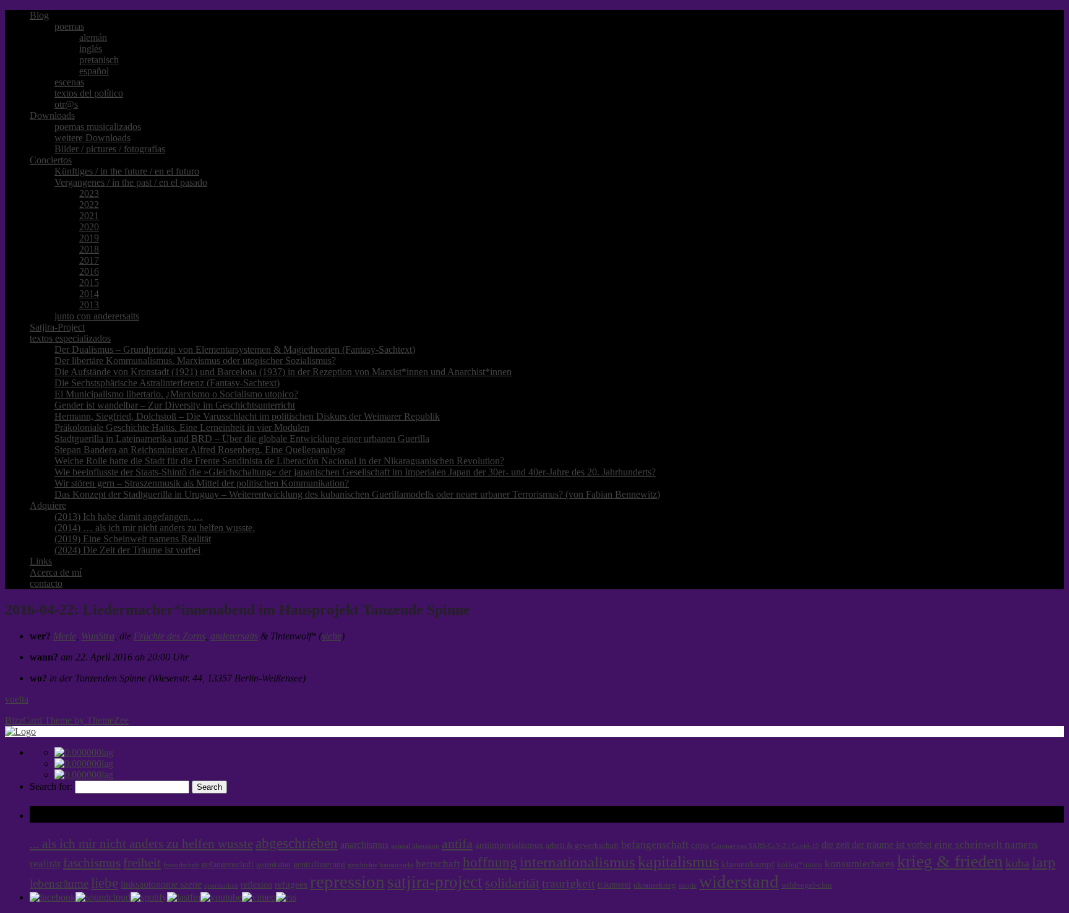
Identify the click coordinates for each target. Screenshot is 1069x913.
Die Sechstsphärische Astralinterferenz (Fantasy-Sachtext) (167, 383)
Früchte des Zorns (169, 636)
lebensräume (59, 883)
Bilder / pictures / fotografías (109, 149)
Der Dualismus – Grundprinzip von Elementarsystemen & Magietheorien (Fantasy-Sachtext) (234, 349)
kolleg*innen (799, 864)
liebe (104, 883)
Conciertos (51, 160)
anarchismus (364, 844)
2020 (89, 227)
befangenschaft (655, 844)
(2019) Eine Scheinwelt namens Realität (132, 539)
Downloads (52, 115)
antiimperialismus (509, 845)
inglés (90, 48)
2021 (89, 215)
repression (347, 881)
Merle (64, 636)
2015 (89, 282)
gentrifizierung (319, 864)
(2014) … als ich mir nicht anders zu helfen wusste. (154, 527)
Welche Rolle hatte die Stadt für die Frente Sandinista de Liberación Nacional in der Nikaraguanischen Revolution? (279, 461)
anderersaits (234, 636)
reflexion (256, 884)
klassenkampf (748, 864)
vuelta (16, 699)
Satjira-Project (57, 327)
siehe (331, 636)
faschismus (92, 862)
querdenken (221, 885)
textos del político (88, 93)
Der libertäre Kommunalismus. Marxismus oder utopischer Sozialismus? (195, 360)
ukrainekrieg (654, 885)
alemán (93, 37)
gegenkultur (273, 864)
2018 (89, 249)
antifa (457, 843)
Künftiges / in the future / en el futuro (126, 171)
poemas (69, 26)
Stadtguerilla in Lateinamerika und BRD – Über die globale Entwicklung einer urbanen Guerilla (241, 438)
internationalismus (577, 861)
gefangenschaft (228, 864)
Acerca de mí (56, 572)
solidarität (512, 883)
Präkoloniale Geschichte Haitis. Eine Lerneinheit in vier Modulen (181, 427)
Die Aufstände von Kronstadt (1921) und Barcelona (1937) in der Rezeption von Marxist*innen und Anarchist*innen (283, 371)
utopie (688, 885)
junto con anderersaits (96, 316)
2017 (89, 260)
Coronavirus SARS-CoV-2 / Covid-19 (765, 845)
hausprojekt (396, 864)
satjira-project (435, 882)
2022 (89, 204)
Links (41, 561)
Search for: (51, 786)
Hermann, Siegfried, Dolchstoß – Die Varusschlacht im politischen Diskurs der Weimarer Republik (247, 416)
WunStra (97, 636)
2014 (89, 293)
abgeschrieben (296, 843)
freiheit (142, 863)
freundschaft (181, 865)
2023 (89, 193)
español (94, 71)
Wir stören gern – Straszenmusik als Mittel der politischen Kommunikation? (201, 483)
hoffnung (490, 862)
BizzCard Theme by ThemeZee (67, 720)
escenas (69, 82)
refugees (291, 884)
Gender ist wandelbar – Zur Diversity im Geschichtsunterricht (174, 405)
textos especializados (70, 338)
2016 (89, 271)
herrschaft (438, 864)
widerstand (739, 881)
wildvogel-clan (806, 885)
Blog (39, 15)
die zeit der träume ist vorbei (877, 844)
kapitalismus (678, 862)
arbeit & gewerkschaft (582, 845)
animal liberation (415, 845)
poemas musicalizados (97, 126)
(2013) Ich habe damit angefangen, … (128, 516)
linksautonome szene (161, 884)
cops (700, 845)
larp (1043, 862)
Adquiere (48, 505)
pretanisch (99, 59)
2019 (89, 238)
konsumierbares (860, 864)
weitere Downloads (92, 137)
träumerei (614, 884)
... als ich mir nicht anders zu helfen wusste (141, 843)
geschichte (362, 865)
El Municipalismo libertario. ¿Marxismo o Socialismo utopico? (176, 394)
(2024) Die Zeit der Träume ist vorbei (127, 550)
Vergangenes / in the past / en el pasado (130, 182)
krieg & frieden (950, 861)
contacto (46, 583)
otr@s (66, 104)
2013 (89, 305)
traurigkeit (568, 883)
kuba (1017, 863)
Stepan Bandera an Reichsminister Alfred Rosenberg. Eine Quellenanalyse (199, 449)
